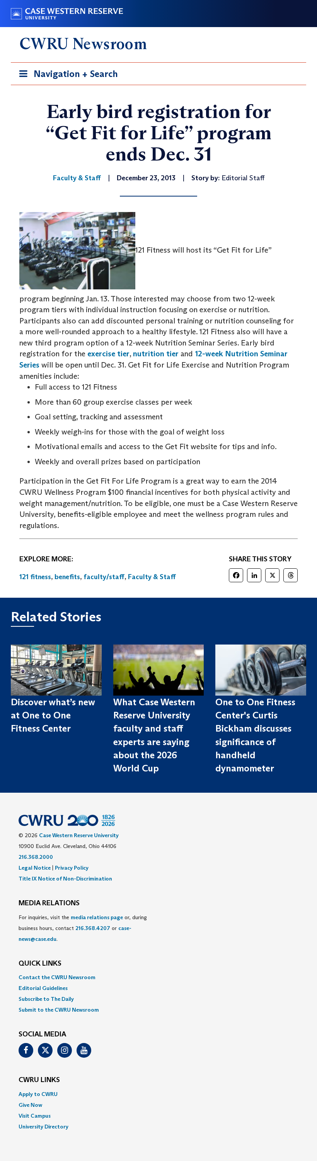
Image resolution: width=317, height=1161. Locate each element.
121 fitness (35, 577)
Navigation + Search (66, 76)
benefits (67, 577)
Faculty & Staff (152, 577)
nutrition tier (156, 353)
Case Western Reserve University (79, 835)
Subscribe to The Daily (46, 998)
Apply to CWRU (38, 1094)
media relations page (97, 917)
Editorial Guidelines (43, 988)
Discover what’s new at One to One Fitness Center (53, 715)
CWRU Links (39, 1080)
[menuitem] (158, 977)
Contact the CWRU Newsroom (57, 977)
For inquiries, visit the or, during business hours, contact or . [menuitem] (83, 928)
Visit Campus (35, 1115)
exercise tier (108, 353)
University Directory (43, 1126)
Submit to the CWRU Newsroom (59, 1009)
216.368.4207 (92, 928)
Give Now (30, 1104)
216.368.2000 (36, 856)
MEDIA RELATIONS (49, 903)
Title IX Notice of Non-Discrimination (65, 878)
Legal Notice (35, 867)
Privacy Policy (72, 867)
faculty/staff (104, 577)
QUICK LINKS (40, 964)
